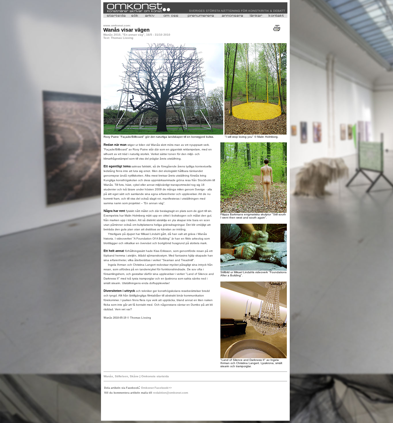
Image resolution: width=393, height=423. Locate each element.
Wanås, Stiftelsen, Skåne (121, 376)
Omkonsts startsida (155, 376)
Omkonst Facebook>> (156, 387)
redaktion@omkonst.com (170, 392)
